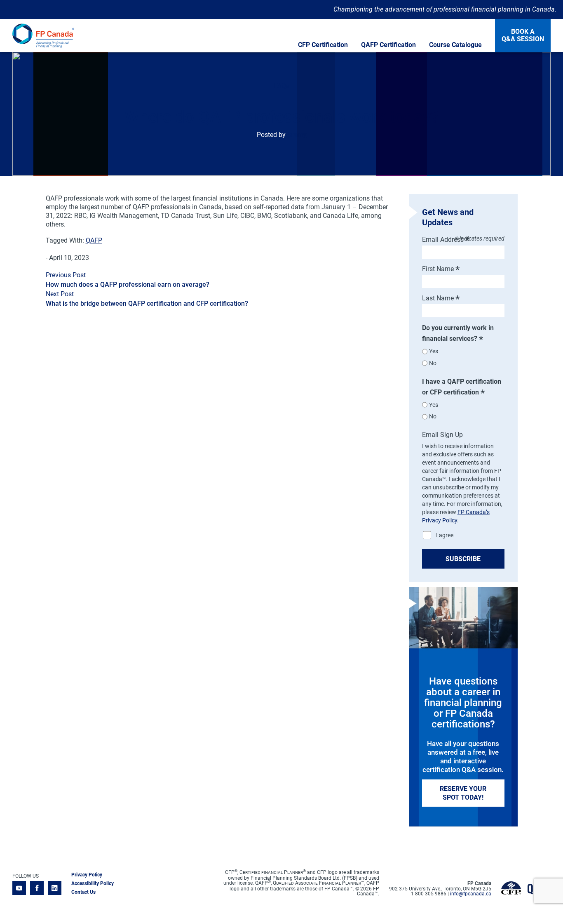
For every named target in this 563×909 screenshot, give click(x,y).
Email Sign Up (442, 435)
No (432, 363)
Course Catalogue (455, 45)
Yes (433, 351)
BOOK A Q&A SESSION (523, 35)
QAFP (94, 240)
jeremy (297, 135)
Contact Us (83, 892)
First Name (441, 269)
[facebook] (37, 888)
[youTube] (19, 888)
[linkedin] (54, 888)
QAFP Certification (388, 45)
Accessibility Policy (92, 883)
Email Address (445, 239)
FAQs (281, 86)
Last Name (441, 298)
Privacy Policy (86, 875)
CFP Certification (323, 45)
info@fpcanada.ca (470, 894)
